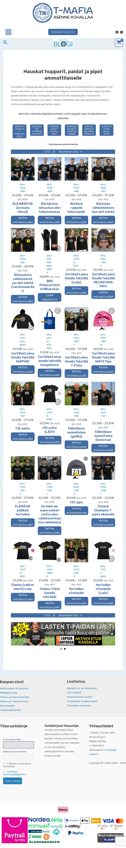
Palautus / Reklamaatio (14, 701)
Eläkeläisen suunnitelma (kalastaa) (103, 436)
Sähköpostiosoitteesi (15, 751)
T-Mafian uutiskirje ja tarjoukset (17, 765)
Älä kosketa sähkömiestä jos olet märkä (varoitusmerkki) (22, 283)
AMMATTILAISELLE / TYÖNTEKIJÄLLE (19, 131)
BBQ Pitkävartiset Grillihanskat (49, 285)
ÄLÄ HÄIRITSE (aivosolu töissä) (22, 208)
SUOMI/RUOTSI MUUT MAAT (107, 130)
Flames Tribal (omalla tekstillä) (49, 593)
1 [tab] (61, 649)
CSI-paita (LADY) (49, 430)
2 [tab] (65, 649)
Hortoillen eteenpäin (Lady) (103, 589)
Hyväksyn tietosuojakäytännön (14, 773)
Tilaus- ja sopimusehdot (14, 696)
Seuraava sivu (70, 151)
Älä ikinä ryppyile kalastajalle (76, 208)
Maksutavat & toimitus (14, 688)
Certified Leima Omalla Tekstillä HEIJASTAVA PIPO (103, 280)
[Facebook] (117, 32)
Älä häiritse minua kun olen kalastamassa (50, 208)
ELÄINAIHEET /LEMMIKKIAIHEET (37, 130)
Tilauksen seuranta (78, 705)
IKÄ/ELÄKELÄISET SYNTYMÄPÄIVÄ (72, 130)
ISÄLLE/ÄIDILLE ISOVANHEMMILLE (89, 130)
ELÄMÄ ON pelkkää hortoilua (22, 510)
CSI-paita (23, 428)
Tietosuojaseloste (10, 709)
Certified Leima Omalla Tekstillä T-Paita (76, 361)
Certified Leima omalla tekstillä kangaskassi (49, 361)
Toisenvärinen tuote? (79, 696)
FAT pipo (76, 502)
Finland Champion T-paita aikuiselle (103, 510)
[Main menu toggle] (8, 32)
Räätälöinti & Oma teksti (82, 688)
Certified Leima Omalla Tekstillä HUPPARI (22, 357)
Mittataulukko (9, 692)
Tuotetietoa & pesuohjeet (82, 701)
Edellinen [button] (14, 634)
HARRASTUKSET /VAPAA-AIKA (54, 130)
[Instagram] (121, 32)
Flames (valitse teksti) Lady (22, 587)
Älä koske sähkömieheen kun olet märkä (103, 208)
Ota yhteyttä (7, 705)
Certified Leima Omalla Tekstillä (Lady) (76, 278)
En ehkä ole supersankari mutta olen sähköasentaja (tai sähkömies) (49, 514)
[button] (63, 32)
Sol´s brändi (74, 692)
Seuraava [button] (112, 634)
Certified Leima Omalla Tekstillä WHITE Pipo (103, 357)
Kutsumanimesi (12, 739)
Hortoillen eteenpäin (76, 591)
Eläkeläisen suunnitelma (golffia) (76, 432)
